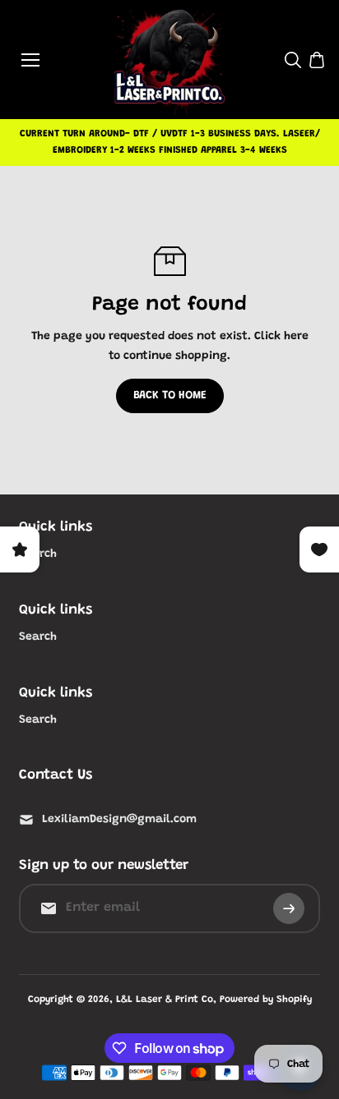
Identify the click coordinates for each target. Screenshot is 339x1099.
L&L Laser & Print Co (164, 1000)
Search (38, 637)
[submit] (288, 908)
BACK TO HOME (170, 396)
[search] (293, 60)
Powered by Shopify (266, 1000)
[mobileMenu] (30, 60)
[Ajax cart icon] (317, 60)
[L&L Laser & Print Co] (169, 59)
